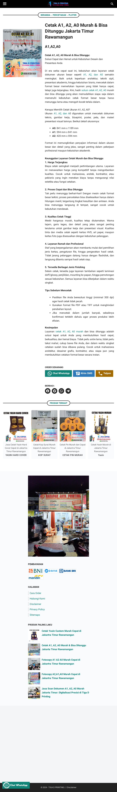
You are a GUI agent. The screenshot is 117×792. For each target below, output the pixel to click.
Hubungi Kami (37, 598)
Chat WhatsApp (61, 373)
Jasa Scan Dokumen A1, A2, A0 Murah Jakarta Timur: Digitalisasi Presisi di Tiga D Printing (65, 692)
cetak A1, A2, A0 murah (69, 331)
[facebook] (47, 391)
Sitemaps (35, 614)
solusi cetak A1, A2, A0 (94, 90)
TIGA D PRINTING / (57, 787)
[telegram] (68, 391)
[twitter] (54, 391)
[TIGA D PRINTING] (58, 4)
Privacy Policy (37, 609)
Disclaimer (35, 604)
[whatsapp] (61, 391)
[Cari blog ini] (112, 4)
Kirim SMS (86, 373)
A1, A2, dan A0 (93, 74)
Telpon (107, 373)
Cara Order (35, 593)
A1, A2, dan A (62, 113)
